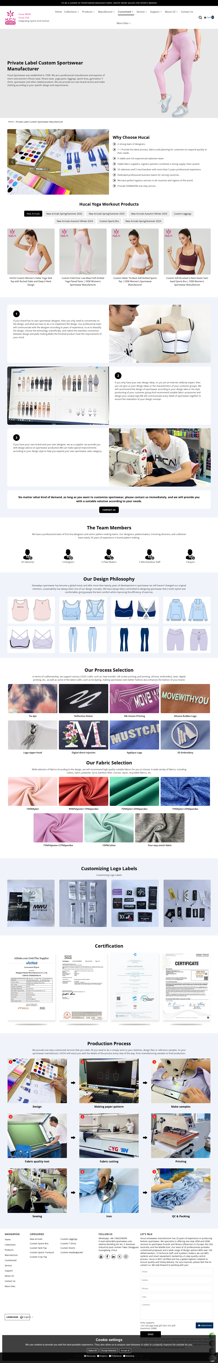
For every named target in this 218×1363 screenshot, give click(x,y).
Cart (210, 17)
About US (170, 11)
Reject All (93, 1350)
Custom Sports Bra (109, 221)
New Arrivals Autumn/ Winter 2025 (149, 213)
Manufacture (105, 11)
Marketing (130, 1356)
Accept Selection (108, 1350)
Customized (124, 11)
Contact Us (187, 11)
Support (154, 11)
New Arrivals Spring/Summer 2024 (143, 221)
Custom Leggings (182, 213)
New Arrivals (33, 213)
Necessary (91, 1356)
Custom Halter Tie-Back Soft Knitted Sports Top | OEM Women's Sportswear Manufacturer (135, 281)
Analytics (104, 1356)
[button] (104, 162)
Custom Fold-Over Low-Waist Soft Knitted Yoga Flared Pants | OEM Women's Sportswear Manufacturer (83, 281)
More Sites (123, 23)
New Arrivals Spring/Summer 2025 (107, 213)
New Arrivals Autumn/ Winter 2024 (75, 221)
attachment (206, 1325)
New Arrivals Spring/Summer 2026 (64, 213)
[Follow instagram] (126, 1256)
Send (150, 1334)
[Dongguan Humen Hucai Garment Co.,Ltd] (10, 17)
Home (58, 11)
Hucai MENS (25, 14)
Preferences (116, 1356)
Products (87, 11)
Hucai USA (24, 17)
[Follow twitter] (119, 1256)
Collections (70, 11)
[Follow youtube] (101, 1256)
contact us (109, 509)
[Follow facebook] (107, 1256)
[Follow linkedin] (113, 1256)
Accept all (125, 1350)
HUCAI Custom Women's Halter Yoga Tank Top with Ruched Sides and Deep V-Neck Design (30, 281)
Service (141, 11)
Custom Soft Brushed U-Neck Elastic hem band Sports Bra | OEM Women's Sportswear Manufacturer (187, 281)
